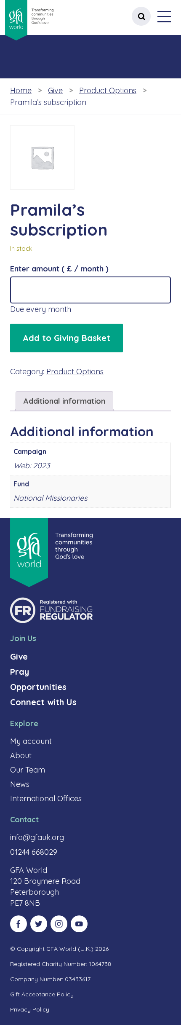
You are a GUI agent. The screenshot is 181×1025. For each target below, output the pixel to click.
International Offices (46, 798)
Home (21, 90)
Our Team (27, 770)
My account (31, 741)
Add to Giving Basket (66, 338)
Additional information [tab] (64, 401)
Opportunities (38, 687)
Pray (19, 671)
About (21, 755)
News (19, 784)
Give (55, 90)
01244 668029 (33, 852)
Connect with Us (43, 702)
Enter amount (59, 269)
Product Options (107, 90)
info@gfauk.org (37, 837)
